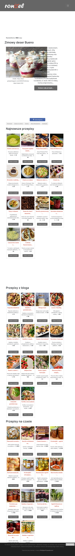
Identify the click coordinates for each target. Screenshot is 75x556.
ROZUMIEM (70, 544)
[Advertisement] (37, 24)
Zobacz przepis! (13, 161)
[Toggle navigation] (67, 5)
